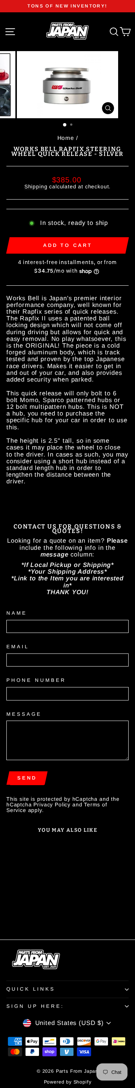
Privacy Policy (51, 805)
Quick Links (30, 989)
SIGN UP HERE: (35, 1006)
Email (17, 646)
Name (16, 613)
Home (65, 138)
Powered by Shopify (68, 1082)
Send (27, 778)
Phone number (36, 680)
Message (24, 714)
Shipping (36, 186)
